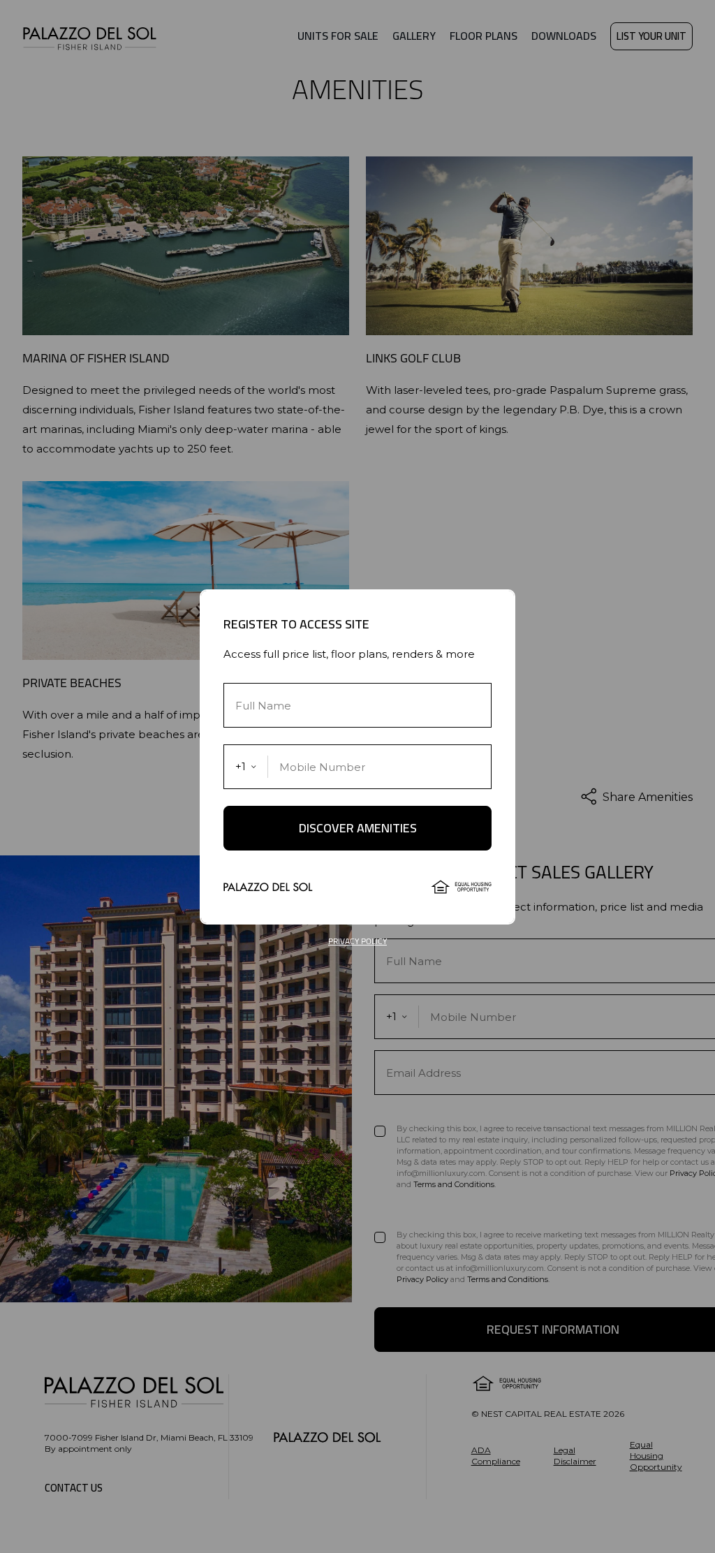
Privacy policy (357, 941)
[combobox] (246, 766)
